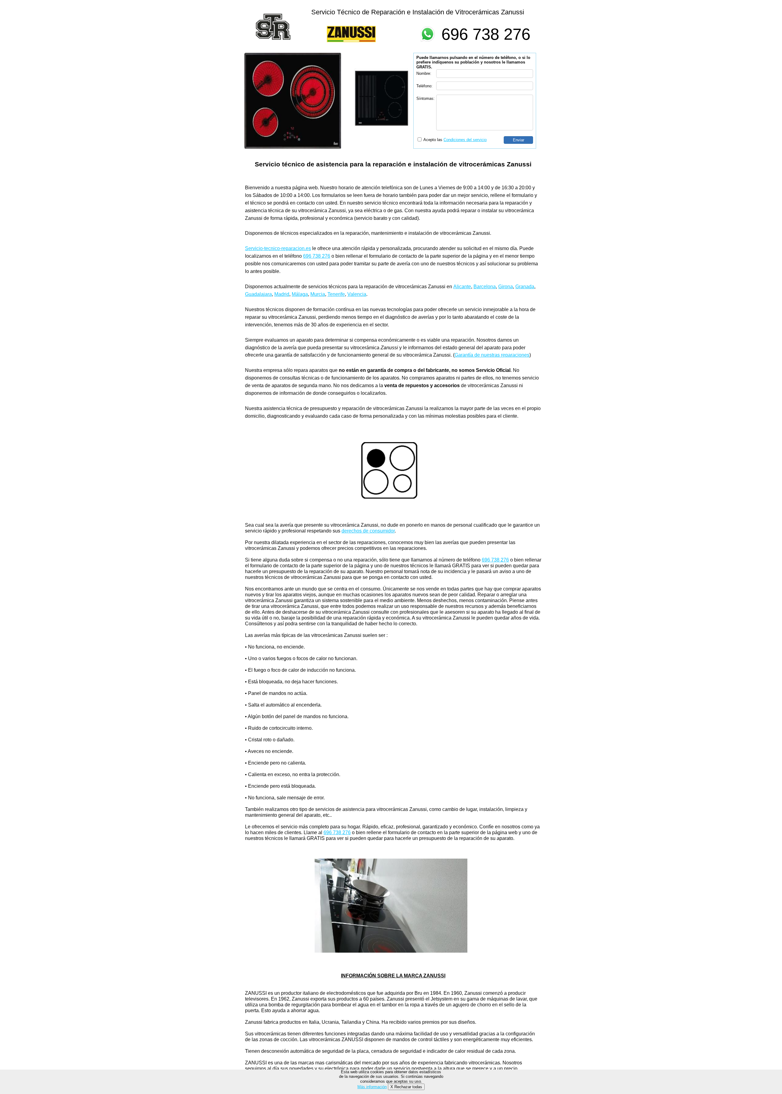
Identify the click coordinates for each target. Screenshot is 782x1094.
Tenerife (336, 294)
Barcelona (484, 286)
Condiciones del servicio (465, 139)
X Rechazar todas (406, 1087)
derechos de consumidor (368, 530)
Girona (505, 286)
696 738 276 (485, 34)
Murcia (317, 294)
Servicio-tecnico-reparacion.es (278, 248)
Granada (524, 286)
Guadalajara (258, 294)
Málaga (300, 294)
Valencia (356, 294)
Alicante (462, 286)
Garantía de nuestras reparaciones (492, 355)
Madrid (281, 294)
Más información (372, 1087)
